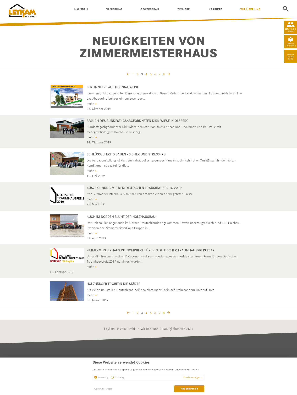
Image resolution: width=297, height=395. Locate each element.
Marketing (119, 377)
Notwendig (103, 377)
